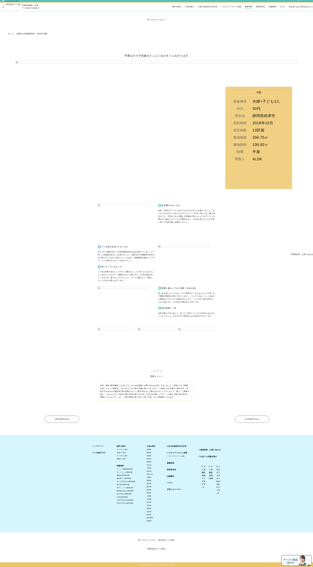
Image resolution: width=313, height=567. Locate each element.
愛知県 (149, 493)
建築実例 (248, 7)
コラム (282, 7)
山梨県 (149, 477)
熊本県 (149, 515)
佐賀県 (149, 511)
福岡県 (149, 508)
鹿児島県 (150, 518)
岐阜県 (149, 487)
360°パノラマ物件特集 (125, 488)
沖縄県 (149, 521)
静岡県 (149, 490)
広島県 (149, 505)
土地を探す (189, 7)
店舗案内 (272, 7)
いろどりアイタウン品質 (231, 7)
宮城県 (149, 449)
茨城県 (149, 456)
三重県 (149, 496)
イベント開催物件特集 (125, 469)
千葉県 (149, 468)
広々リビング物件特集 (125, 472)
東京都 (149, 471)
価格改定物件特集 (123, 475)
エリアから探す (122, 449)
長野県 (149, 480)
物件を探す (176, 7)
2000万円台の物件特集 (125, 500)
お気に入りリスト (174, 489)
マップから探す (122, 456)
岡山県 (149, 502)
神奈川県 (150, 474)
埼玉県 (149, 465)
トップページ (97, 446)
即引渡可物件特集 (123, 484)
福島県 (149, 452)
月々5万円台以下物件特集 (126, 481)
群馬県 (149, 462)
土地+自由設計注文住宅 (207, 7)
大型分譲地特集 (122, 497)
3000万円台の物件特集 (125, 503)
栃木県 (149, 459)
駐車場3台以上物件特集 (125, 491)
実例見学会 (260, 7)
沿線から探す (121, 452)
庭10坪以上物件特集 (124, 494)
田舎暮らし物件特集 (124, 478)
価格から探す (121, 459)
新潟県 (149, 483)
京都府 (149, 499)
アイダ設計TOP (98, 453)
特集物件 (120, 466)
